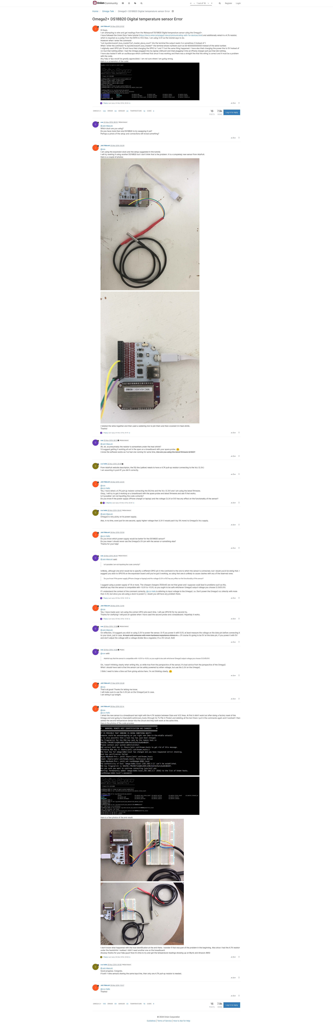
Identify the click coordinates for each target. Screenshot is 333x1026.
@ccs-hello (105, 488)
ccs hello (104, 464)
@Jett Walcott (123, 122)
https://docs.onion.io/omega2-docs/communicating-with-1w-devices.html (170, 35)
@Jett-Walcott (107, 126)
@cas (103, 149)
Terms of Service (164, 1021)
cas (102, 122)
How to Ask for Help (181, 1021)
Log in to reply (232, 112)
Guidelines (151, 1021)
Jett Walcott (105, 26)
